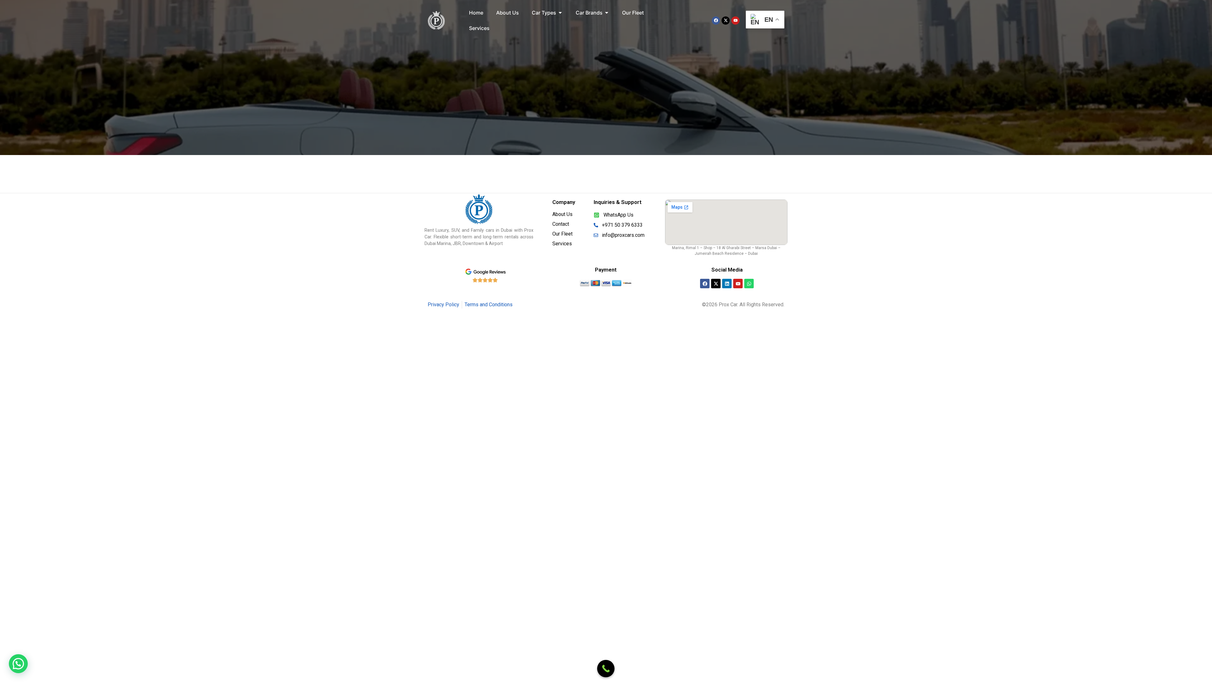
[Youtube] (735, 20)
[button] (18, 663)
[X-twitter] (726, 20)
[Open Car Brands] (606, 12)
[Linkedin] (727, 283)
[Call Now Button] (606, 668)
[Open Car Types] (560, 12)
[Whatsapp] (749, 283)
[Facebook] (716, 20)
